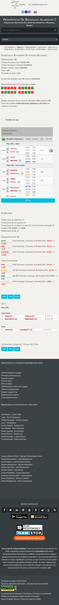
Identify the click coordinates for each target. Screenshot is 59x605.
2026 (4, 297)
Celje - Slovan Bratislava (10, 417)
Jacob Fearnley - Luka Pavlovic (13, 437)
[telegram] (42, 510)
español (22, 5)
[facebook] (4, 510)
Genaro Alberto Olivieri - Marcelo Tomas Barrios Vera (21, 456)
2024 (17, 297)
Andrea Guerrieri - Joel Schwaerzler (15, 467)
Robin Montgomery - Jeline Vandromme (16, 481)
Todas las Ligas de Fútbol (31, 599)
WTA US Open (6, 384)
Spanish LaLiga (7, 378)
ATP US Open (6, 381)
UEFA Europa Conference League (14, 387)
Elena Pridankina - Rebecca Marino (15, 478)
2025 (11, 297)
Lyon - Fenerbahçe (8, 423)
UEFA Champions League (11, 373)
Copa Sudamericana (9, 398)
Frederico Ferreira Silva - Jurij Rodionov (16, 476)
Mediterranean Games (10, 395)
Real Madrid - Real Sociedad (12, 428)
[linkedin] (16, 510)
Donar (3, 599)
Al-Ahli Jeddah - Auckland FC (12, 426)
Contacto (35, 596)
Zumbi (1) (8, 316)
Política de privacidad (9, 596)
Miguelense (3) (31, 319)
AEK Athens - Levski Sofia (11, 415)
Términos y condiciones (42, 594)
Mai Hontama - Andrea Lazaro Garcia (15, 462)
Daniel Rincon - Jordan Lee (12, 434)
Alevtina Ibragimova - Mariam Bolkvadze (17, 465)
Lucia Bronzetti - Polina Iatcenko (13, 439)
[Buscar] (55, 30)
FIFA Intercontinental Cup (11, 376)
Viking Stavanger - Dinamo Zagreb (14, 420)
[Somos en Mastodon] (29, 11)
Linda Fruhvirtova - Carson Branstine (15, 473)
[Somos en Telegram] (22, 11)
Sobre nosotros (25, 596)
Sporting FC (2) (11, 319)
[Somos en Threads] (26, 11)
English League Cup (9, 392)
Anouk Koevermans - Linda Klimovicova (16, 459)
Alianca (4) (29, 316)
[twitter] (10, 510)
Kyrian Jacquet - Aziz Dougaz (12, 431)
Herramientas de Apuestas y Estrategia (16, 594)
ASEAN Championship (10, 389)
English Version (13, 599)
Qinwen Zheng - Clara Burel (12, 470)
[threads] (48, 510)
